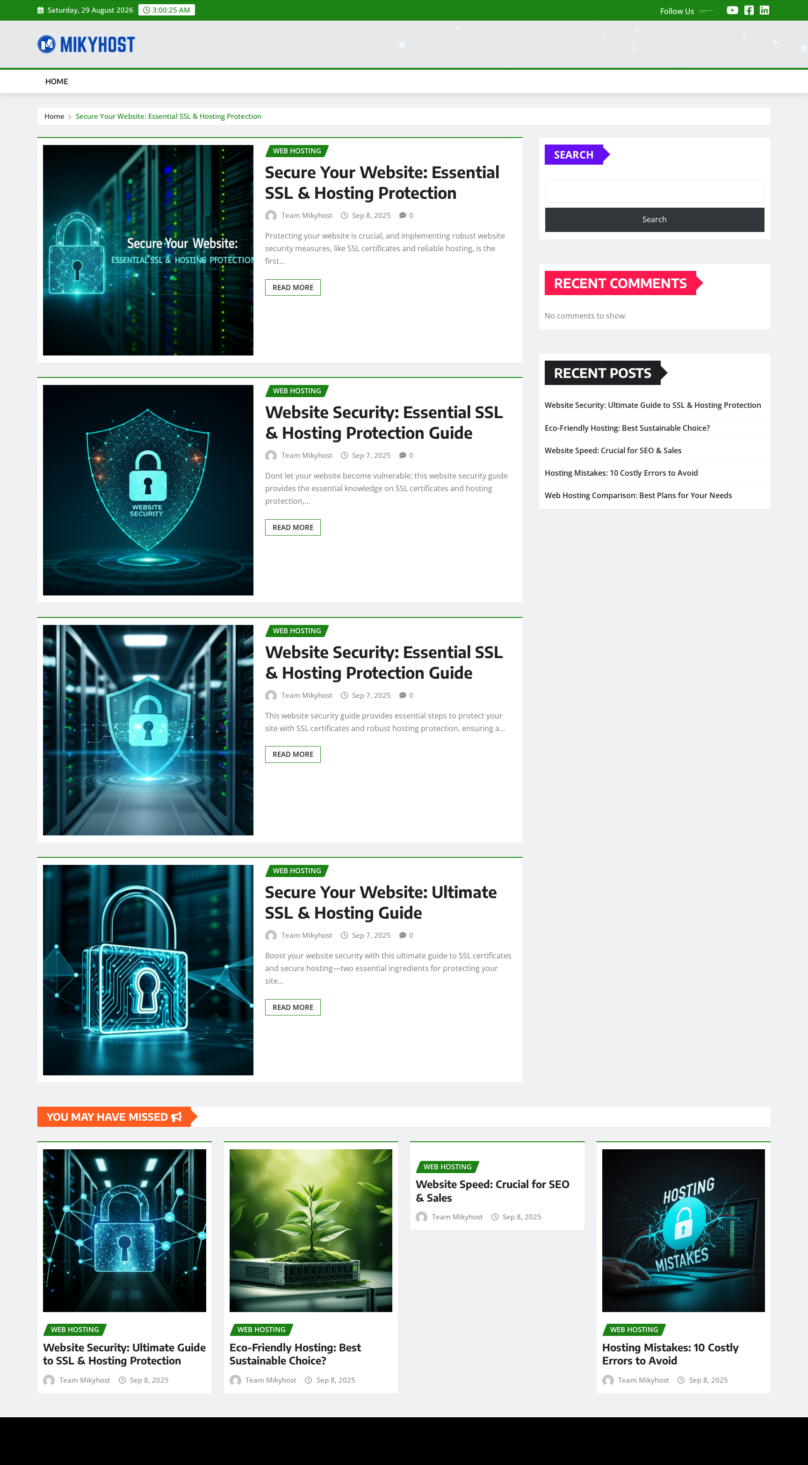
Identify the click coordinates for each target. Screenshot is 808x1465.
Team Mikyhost (306, 215)
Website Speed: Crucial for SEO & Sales (613, 450)
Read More (293, 287)
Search (574, 154)
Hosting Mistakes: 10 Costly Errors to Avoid (621, 473)
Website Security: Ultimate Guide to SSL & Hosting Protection (653, 405)
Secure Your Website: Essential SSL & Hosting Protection (168, 116)
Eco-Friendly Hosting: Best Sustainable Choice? (627, 428)
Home (57, 81)
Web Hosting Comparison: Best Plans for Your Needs (638, 495)
